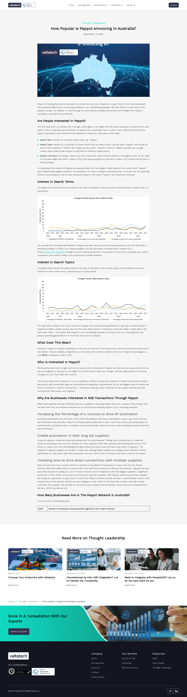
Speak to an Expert (18, 631)
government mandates (54, 252)
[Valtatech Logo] (18, 656)
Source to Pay (128, 658)
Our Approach (84, 5)
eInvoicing (126, 663)
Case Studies (158, 663)
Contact (173, 5)
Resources (116, 5)
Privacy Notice (97, 677)
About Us (131, 5)
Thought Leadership (28, 601)
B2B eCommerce (130, 668)
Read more (13, 585)
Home (71, 5)
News (155, 658)
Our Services (99, 5)
